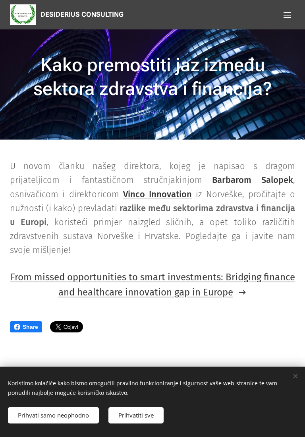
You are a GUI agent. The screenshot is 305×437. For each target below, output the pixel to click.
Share (30, 327)
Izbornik (287, 15)
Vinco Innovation (157, 194)
